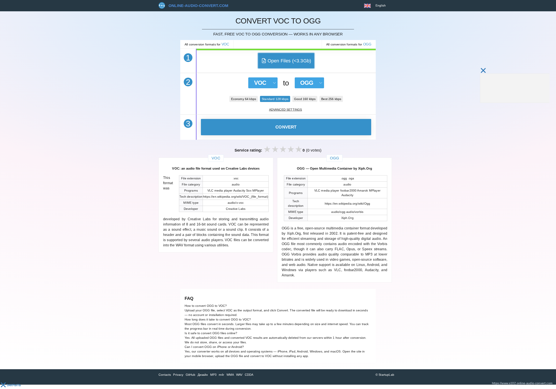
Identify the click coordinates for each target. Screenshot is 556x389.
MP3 (213, 374)
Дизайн (203, 374)
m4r (221, 374)
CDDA (249, 374)
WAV (239, 374)
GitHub (190, 374)
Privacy (178, 374)
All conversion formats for (207, 44)
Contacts (165, 374)
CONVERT (286, 127)
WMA (230, 374)
